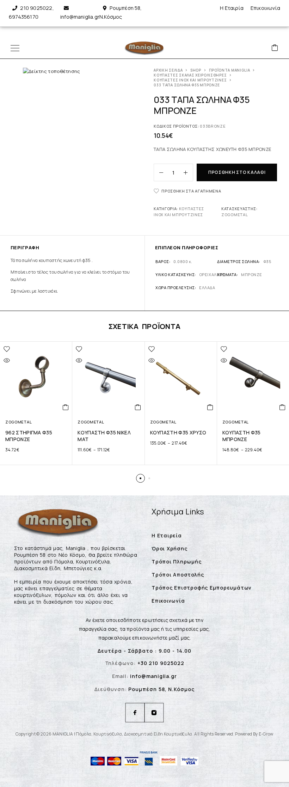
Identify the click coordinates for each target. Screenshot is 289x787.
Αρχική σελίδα (168, 70)
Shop (195, 70)
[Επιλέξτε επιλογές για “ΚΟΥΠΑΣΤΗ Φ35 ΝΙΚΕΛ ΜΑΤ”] (138, 407)
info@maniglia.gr (79, 16)
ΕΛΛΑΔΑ (207, 287)
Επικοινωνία (265, 8)
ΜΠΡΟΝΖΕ (251, 274)
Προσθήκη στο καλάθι (237, 172)
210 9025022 (36, 8)
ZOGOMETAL (234, 214)
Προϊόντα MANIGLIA (229, 70)
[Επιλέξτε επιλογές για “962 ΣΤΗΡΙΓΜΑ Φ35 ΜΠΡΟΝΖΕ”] (66, 407)
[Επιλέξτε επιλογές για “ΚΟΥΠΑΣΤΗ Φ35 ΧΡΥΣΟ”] (210, 407)
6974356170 (23, 16)
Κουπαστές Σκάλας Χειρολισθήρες (190, 75)
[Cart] (274, 48)
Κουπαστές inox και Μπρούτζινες (190, 80)
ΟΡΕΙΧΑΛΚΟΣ (212, 274)
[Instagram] (154, 712)
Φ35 (267, 261)
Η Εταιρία (232, 8)
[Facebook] (134, 712)
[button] (140, 478)
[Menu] (15, 48)
